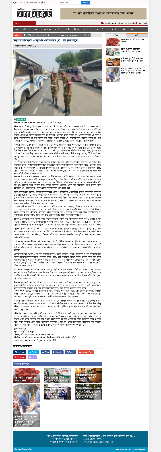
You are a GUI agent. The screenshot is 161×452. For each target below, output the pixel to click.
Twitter (34, 352)
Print (33, 357)
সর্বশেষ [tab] (116, 35)
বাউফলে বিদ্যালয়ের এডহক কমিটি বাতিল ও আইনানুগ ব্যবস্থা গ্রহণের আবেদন (88, 394)
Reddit (72, 352)
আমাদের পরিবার (127, 29)
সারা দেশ (34, 29)
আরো (114, 29)
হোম (18, 35)
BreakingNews (140, 449)
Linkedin (58, 352)
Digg (46, 352)
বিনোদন (77, 29)
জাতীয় (25, 29)
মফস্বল (63, 35)
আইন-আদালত (37, 35)
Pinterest (20, 357)
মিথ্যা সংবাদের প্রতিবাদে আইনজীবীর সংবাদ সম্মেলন (57, 379)
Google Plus (87, 352)
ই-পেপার (105, 29)
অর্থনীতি (58, 29)
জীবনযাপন (51, 35)
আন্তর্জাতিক (47, 29)
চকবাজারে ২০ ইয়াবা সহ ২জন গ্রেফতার (112, 23)
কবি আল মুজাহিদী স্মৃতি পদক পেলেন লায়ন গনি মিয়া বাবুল (86, 378)
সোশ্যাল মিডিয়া (84, 35)
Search (85, 2)
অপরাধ (86, 29)
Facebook (20, 352)
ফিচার (58, 35)
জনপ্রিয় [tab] (137, 35)
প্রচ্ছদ (17, 29)
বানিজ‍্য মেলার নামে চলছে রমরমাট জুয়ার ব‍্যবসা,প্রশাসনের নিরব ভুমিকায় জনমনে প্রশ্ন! (25, 420)
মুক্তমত (95, 29)
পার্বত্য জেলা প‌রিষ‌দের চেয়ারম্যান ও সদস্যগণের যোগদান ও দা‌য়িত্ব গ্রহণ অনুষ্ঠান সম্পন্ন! (56, 393)
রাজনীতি (67, 29)
